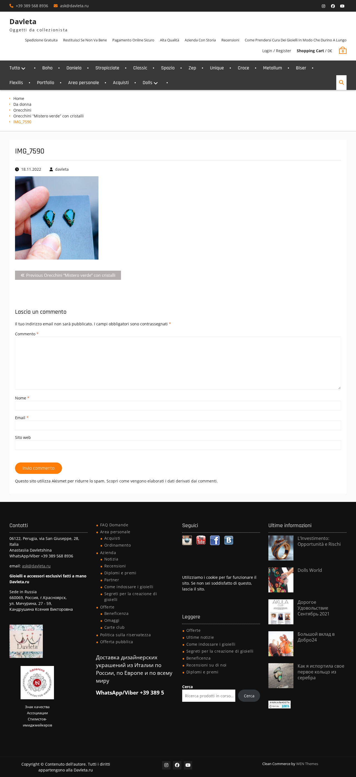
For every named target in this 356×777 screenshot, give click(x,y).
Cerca (187, 686)
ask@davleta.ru (74, 5)
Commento (27, 333)
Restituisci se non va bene (85, 39)
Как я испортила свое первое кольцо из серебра (321, 672)
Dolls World (310, 570)
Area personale (83, 82)
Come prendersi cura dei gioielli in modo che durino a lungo (296, 39)
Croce (243, 68)
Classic (140, 68)
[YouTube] (342, 6)
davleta (62, 169)
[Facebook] (333, 6)
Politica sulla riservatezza (125, 634)
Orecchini (22, 110)
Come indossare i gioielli (129, 586)
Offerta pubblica (116, 641)
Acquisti (121, 82)
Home (18, 98)
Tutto (14, 68)
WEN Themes (307, 763)
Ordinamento (117, 545)
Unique (217, 68)
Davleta (22, 21)
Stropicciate (107, 68)
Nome (22, 398)
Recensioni (230, 39)
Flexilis (16, 82)
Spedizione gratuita (41, 39)
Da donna (22, 104)
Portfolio (45, 82)
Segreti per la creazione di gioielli (220, 651)
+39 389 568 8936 (32, 5)
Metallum (272, 68)
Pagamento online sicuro (133, 39)
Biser (301, 68)
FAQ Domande (114, 524)
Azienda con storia (200, 39)
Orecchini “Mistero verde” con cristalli (48, 116)
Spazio (168, 68)
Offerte (107, 607)
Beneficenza (116, 613)
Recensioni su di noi (206, 665)
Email (22, 417)
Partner (111, 579)
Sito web (23, 437)
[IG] (323, 6)
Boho (47, 68)
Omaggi (112, 620)
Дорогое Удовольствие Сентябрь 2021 (314, 608)
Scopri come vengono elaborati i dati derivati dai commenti (162, 481)
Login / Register (276, 50)
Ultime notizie (200, 637)
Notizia (111, 559)
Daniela (73, 68)
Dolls (147, 82)
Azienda (108, 552)
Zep (192, 68)
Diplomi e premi (120, 572)
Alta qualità (169, 39)
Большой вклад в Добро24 (316, 637)
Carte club (114, 627)
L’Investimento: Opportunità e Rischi (319, 541)
